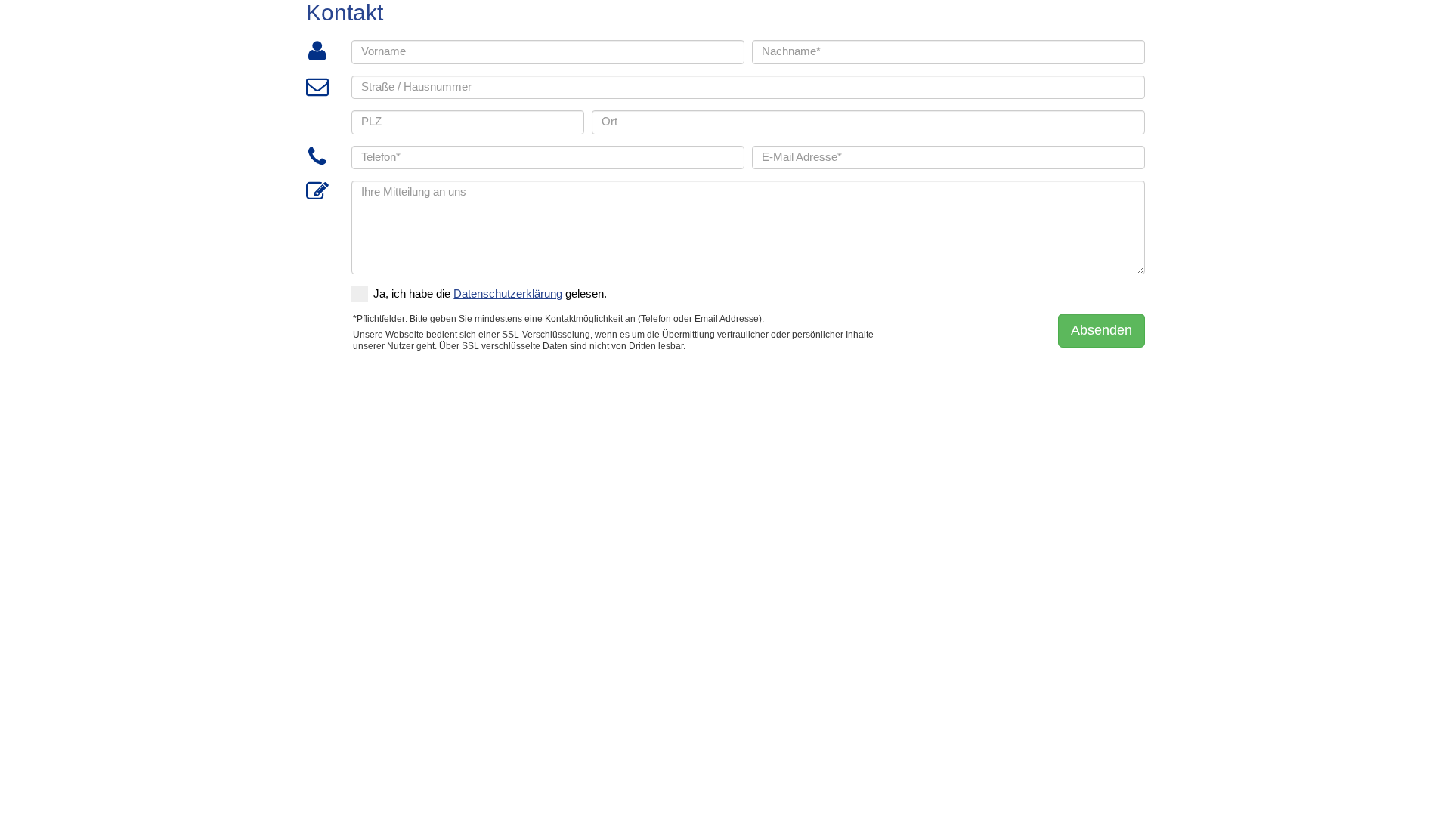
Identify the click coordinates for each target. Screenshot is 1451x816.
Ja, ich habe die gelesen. (490, 294)
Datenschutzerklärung (507, 294)
